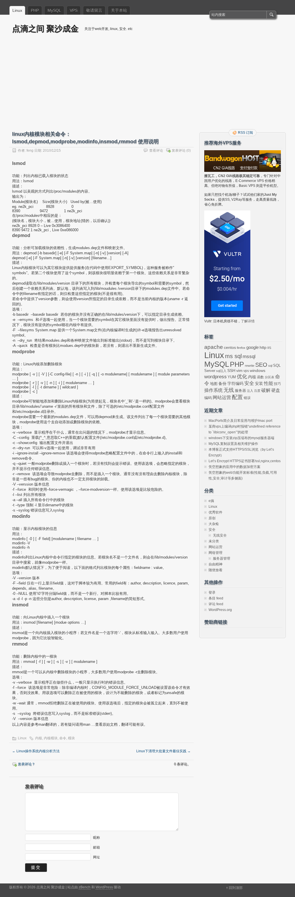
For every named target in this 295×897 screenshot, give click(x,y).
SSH (231, 370)
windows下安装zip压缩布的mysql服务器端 (241, 438)
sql (270, 365)
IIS (269, 347)
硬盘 (275, 390)
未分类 (214, 541)
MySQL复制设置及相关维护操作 (233, 444)
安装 (259, 383)
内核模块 (51, 738)
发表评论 (179, 150)
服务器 (240, 390)
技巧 (277, 384)
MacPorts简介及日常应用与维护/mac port (240, 421)
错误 (247, 398)
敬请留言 (94, 10)
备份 (222, 383)
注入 (250, 390)
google (252, 347)
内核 (38, 738)
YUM (232, 377)
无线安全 (220, 535)
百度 (257, 390)
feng (30, 150)
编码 (208, 398)
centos (230, 347)
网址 (96, 857)
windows (257, 370)
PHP (35, 10)
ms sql (233, 356)
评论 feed (216, 604)
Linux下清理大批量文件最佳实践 (163, 751)
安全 (249, 383)
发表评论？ (26, 764)
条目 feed (216, 598)
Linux (17, 10)
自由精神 (215, 564)
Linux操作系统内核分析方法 (36, 751)
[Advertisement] (147, 85)
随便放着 (215, 570)
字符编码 (235, 383)
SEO (261, 365)
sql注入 (221, 371)
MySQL (54, 10)
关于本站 (119, 10)
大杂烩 (214, 524)
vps (246, 371)
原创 (212, 518)
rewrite (249, 365)
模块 (71, 738)
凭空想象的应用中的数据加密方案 (234, 467)
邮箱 (96, 847)
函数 (260, 377)
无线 (229, 390)
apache (213, 347)
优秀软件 (215, 512)
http (263, 347)
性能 (268, 383)
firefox (241, 347)
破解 (266, 390)
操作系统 (213, 390)
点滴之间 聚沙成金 (45, 28)
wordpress (215, 376)
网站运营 (222, 397)
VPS (73, 10)
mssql (249, 356)
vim (239, 370)
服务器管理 (221, 558)
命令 (62, 738)
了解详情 (248, 321)
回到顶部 (236, 888)
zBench (84, 887)
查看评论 (156, 150)
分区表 (269, 377)
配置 (237, 397)
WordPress (104, 887)
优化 (242, 376)
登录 (212, 593)
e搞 (211, 501)
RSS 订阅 (245, 133)
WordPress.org (220, 610)
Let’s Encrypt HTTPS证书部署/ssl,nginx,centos (245, 461)
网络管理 (215, 553)
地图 (214, 384)
